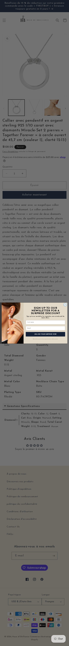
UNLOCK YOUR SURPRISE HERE (45, 334)
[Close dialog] (65, 304)
